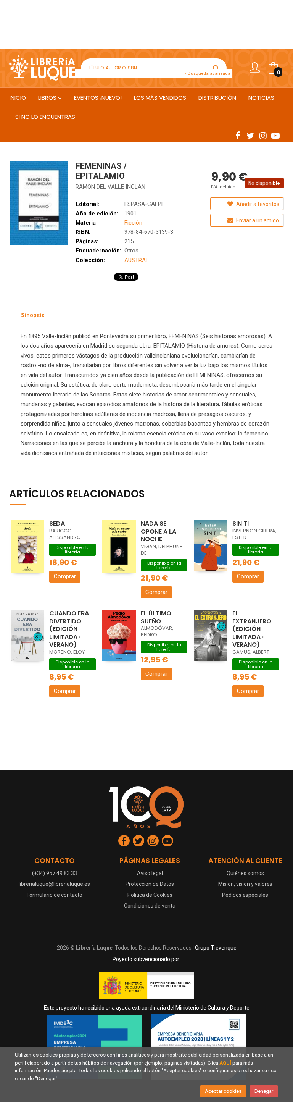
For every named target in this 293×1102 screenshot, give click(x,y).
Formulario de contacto (54, 895)
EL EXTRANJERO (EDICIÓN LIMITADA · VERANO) (251, 629)
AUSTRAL (136, 260)
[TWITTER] (250, 135)
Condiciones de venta (149, 906)
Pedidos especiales (245, 895)
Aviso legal (150, 873)
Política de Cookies (149, 895)
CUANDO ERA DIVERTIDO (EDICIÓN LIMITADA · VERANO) (69, 629)
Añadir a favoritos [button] (257, 204)
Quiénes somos (245, 873)
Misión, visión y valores (245, 884)
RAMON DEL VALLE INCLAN (110, 186)
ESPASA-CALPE (144, 204)
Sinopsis (32, 315)
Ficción (133, 222)
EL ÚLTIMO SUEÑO (156, 617)
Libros (48, 98)
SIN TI (240, 523)
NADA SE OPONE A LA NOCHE (158, 531)
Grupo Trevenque (216, 948)
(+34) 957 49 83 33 (54, 873)
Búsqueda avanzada (208, 73)
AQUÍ (225, 1063)
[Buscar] (216, 68)
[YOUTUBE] (275, 135)
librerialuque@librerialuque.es (54, 884)
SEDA (57, 523)
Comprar (65, 576)
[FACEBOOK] (237, 135)
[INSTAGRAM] (263, 135)
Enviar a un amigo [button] (257, 220)
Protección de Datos (150, 884)
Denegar (263, 1091)
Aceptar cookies (223, 1091)
